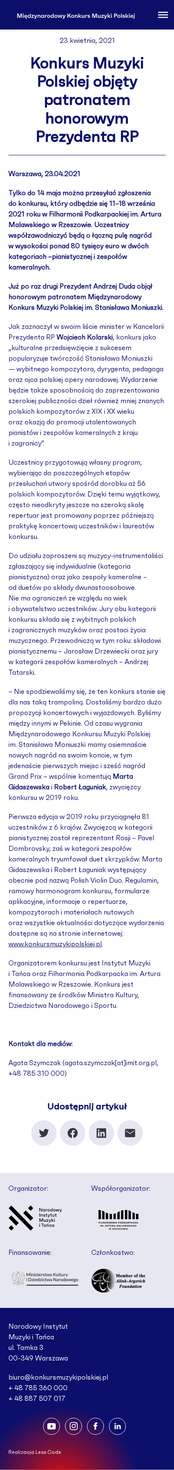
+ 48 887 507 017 (36, 1398)
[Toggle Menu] (163, 14)
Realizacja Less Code (34, 1452)
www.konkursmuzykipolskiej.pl (55, 944)
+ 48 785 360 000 (38, 1388)
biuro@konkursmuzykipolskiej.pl (58, 1377)
